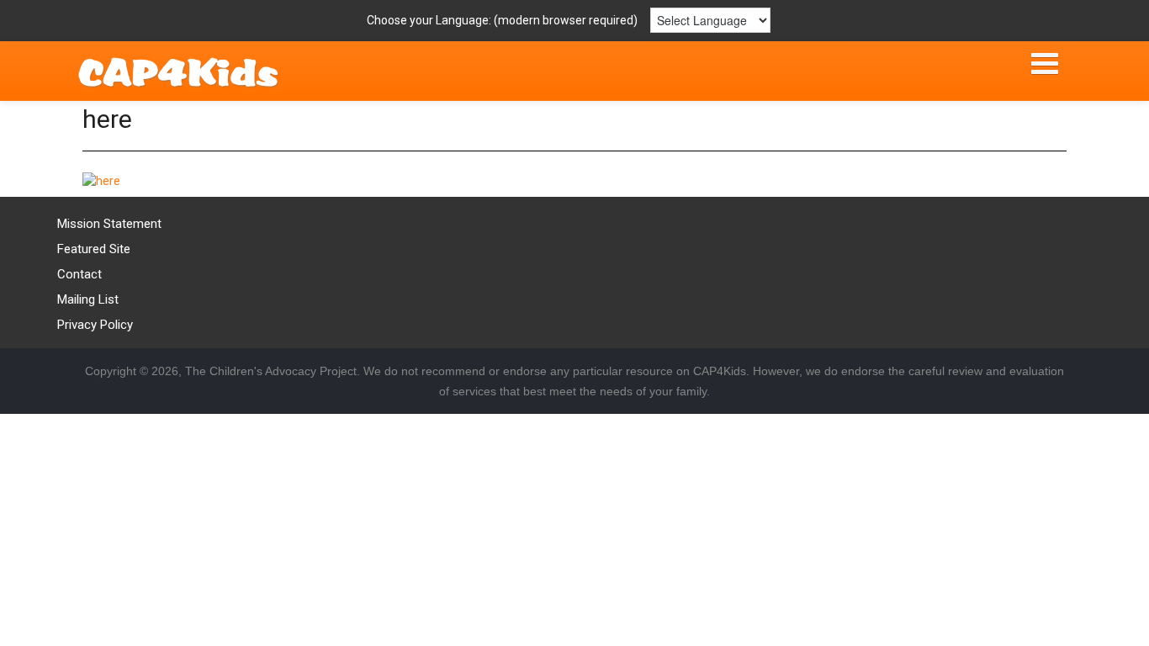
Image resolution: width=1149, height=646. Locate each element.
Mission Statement (109, 223)
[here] (101, 180)
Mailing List (88, 299)
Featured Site (93, 249)
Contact (79, 274)
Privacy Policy (95, 324)
